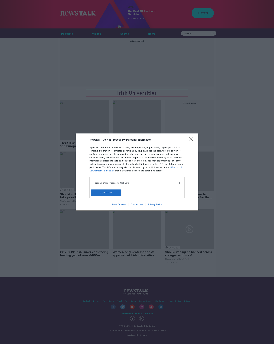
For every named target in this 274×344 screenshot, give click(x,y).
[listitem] (137, 183)
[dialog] (137, 172)
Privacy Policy (155, 204)
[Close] (192, 140)
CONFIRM (106, 192)
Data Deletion (119, 204)
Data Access (137, 204)
